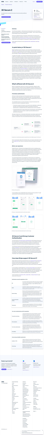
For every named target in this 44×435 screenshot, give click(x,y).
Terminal (13, 411)
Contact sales (39, 1)
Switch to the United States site (27, 432)
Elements (13, 395)
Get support (35, 407)
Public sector (25, 408)
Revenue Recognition (15, 408)
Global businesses (25, 391)
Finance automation (26, 390)
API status (24, 422)
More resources (35, 396)
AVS (13, 51)
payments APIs (27, 41)
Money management (26, 395)
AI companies (25, 398)
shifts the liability (24, 68)
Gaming (24, 401)
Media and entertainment (26, 404)
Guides (2, 4)
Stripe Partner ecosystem (26, 415)
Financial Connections (15, 396)
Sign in (34, 1)
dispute (20, 53)
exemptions (35, 39)
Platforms (24, 396)
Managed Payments (15, 402)
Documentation (25, 419)
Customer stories (36, 384)
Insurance (24, 403)
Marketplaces (25, 393)
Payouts (13, 405)
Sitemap (34, 393)
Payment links (14, 403)
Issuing (13, 399)
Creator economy (25, 399)
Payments (13, 404)
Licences (34, 392)
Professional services (26, 407)
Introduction (3, 28)
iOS (27, 267)
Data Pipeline (14, 393)
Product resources (8, 4)
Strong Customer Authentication (36, 16)
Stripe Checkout (35, 274)
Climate (13, 390)
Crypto (13, 392)
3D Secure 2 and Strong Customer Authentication (5, 37)
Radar (13, 407)
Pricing (25, 1)
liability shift (16, 141)
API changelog (25, 423)
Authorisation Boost (15, 385)
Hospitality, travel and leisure (27, 402)
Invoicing (13, 398)
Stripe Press (35, 403)
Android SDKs (32, 267)
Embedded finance (25, 389)
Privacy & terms (35, 389)
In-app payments (25, 392)
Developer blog (25, 426)
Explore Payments (25, 370)
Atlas (13, 384)
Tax (12, 410)
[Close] (42, 430)
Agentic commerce (25, 385)
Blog (34, 385)
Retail (23, 409)
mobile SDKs (32, 41)
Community (35, 386)
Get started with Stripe (5, 42)
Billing (13, 386)
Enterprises (24, 383)
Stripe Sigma (14, 409)
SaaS (23, 397)
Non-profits (24, 405)
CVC (17, 51)
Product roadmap (36, 399)
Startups (24, 384)
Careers (34, 400)
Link (12, 401)
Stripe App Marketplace (26, 413)
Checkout (39, 260)
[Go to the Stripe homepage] (2, 381)
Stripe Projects (25, 425)
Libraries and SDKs (25, 424)
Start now (3, 369)
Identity (13, 397)
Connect (13, 391)
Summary (2, 30)
